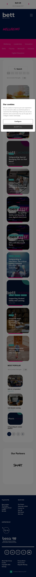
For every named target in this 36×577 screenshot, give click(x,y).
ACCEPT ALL (18, 127)
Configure (18, 121)
